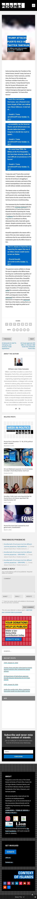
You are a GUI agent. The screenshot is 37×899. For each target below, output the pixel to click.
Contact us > (9, 862)
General (18, 49)
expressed (9, 297)
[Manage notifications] (32, 894)
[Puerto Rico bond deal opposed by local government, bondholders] (18, 514)
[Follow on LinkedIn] (16, 883)
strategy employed (21, 207)
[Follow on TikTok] (20, 883)
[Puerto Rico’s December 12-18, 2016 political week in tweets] (18, 430)
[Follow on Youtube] (24, 883)
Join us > (8, 857)
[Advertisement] (18, 714)
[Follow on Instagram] (8, 883)
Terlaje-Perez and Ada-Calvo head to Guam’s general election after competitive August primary (18, 669)
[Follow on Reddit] (5, 887)
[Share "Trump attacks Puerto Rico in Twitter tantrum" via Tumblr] (11, 324)
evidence (10, 216)
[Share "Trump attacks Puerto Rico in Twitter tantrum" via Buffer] (22, 324)
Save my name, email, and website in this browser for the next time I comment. (18, 602)
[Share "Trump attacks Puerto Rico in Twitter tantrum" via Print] (30, 324)
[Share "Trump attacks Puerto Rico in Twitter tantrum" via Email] (26, 324)
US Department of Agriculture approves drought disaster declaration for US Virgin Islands (17, 677)
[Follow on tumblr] (12, 883)
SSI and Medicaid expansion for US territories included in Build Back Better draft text (18, 470)
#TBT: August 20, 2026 (11, 684)
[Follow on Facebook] (5, 883)
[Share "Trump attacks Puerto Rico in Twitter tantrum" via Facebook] (7, 324)
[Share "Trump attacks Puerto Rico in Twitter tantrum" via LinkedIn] (19, 324)
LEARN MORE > (10, 810)
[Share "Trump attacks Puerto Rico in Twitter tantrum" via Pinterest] (15, 324)
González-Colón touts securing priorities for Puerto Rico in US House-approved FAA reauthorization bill (18, 498)
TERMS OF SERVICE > (22, 810)
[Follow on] (8, 887)
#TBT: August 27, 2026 (11, 663)
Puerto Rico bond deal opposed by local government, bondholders (16, 526)
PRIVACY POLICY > (11, 812)
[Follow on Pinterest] (28, 883)
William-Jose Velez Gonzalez (18, 48)
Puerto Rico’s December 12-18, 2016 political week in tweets (18, 442)
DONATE (10, 852)
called (7, 290)
